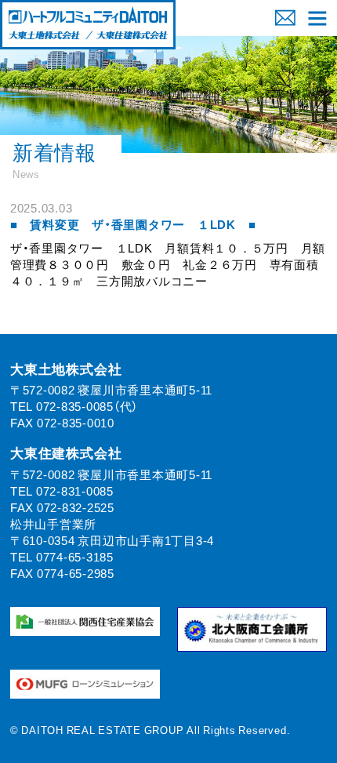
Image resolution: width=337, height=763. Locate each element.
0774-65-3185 (75, 556)
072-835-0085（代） (87, 406)
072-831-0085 (75, 491)
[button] (317, 18)
